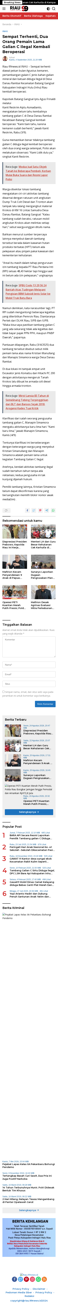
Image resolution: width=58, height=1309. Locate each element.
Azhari (12, 57)
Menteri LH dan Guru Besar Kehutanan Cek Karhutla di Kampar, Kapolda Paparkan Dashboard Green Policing (43, 544)
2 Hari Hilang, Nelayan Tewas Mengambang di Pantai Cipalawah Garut (28, 1201)
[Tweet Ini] (33, 510)
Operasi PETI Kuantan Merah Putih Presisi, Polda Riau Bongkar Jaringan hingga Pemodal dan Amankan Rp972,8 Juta (13, 605)
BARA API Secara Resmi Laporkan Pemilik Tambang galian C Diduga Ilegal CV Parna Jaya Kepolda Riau (30, 837)
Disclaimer (39, 1288)
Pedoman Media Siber (19, 1292)
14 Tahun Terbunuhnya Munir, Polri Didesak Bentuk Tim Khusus (28, 1189)
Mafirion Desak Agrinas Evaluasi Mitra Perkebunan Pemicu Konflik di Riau (41, 605)
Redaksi (29, 1296)
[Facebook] (14, 1279)
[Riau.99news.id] (19, 8)
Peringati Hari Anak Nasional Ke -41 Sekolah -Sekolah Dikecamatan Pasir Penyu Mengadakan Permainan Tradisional (32, 849)
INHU (5, 31)
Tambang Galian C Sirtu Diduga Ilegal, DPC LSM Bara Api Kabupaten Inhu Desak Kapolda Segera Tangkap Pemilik (32, 872)
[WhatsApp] (38, 1279)
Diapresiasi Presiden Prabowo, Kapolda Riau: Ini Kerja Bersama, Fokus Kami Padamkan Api (14, 544)
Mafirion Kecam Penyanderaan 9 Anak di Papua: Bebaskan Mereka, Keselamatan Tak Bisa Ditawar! (13, 574)
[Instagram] (32, 1279)
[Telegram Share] (46, 510)
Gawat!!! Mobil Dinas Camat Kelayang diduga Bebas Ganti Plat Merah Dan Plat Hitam (32, 884)
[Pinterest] (26, 1279)
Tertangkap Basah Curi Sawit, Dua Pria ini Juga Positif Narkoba (27, 1177)
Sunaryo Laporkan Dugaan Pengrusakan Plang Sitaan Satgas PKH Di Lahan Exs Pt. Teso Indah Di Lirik (42, 574)
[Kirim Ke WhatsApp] (53, 510)
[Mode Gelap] (48, 8)
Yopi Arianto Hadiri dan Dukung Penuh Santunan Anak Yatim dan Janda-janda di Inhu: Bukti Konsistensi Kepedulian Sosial (32, 895)
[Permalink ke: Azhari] (5, 58)
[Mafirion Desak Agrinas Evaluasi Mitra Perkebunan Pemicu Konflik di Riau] (43, 592)
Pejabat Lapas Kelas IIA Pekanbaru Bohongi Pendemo (28, 1166)
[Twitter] (20, 1279)
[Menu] (4, 8)
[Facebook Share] (27, 510)
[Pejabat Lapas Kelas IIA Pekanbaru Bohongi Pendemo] (29, 1035)
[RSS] (44, 1279)
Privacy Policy (21, 1288)
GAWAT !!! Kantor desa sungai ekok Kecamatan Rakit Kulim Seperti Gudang (31, 860)
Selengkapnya (28, 812)
